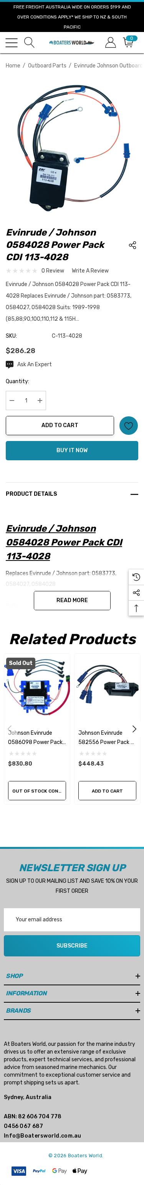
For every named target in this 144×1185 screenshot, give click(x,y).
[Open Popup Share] (132, 245)
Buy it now (72, 450)
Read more (72, 600)
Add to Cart (59, 425)
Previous (9, 729)
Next (134, 729)
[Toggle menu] (11, 43)
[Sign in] (110, 42)
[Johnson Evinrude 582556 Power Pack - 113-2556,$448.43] (107, 687)
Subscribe (72, 946)
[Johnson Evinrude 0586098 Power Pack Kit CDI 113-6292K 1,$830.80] (37, 687)
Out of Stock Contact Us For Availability (39, 791)
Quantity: (17, 381)
